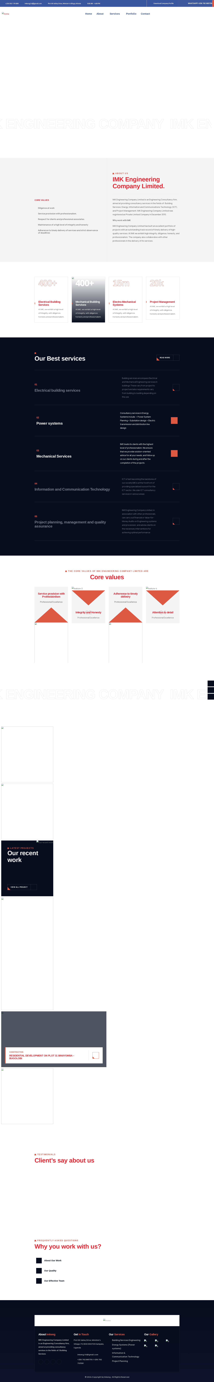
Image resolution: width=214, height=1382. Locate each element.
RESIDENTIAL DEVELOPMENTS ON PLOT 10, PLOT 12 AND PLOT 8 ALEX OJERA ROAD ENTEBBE (20, 773)
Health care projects (20, 999)
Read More (165, 358)
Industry (13, 1107)
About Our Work (52, 1260)
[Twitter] (40, 1361)
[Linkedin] (59, 1361)
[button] (74, 1260)
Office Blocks (16, 830)
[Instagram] (53, 1361)
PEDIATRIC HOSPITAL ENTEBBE (15, 1005)
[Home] (5, 14)
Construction (16, 762)
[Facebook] (46, 1361)
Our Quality (50, 1270)
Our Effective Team (54, 1281)
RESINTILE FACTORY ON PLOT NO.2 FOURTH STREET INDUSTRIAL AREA (20, 1116)
